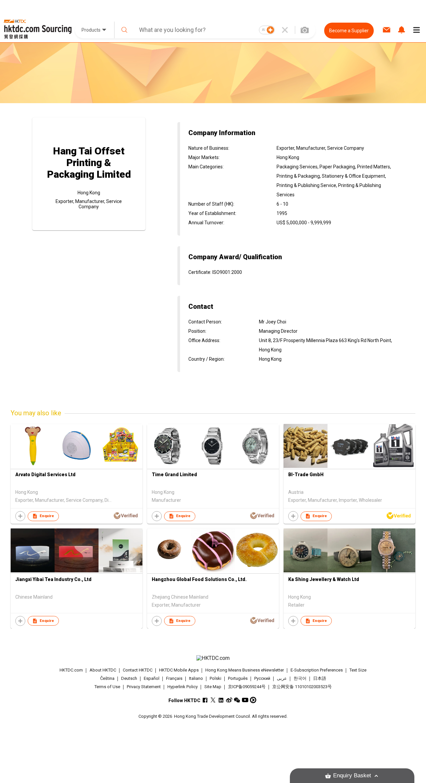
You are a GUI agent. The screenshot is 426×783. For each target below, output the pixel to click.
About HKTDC (103, 670)
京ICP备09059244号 (247, 686)
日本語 (319, 678)
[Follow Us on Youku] (253, 700)
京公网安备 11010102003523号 (302, 686)
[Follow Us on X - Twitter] (213, 700)
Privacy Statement (144, 686)
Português (238, 678)
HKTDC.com (71, 670)
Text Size (357, 670)
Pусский (262, 678)
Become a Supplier (349, 30)
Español (151, 678)
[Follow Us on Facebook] (205, 700)
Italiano (196, 678)
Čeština (107, 678)
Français (174, 678)
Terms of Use (107, 686)
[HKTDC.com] (213, 658)
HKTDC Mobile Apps (179, 670)
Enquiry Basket (352, 775)
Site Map (212, 686)
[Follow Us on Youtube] (245, 700)
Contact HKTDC (137, 670)
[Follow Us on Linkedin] (221, 700)
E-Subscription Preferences (317, 670)
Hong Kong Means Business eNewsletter (244, 670)
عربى (282, 678)
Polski (215, 678)
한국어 (300, 678)
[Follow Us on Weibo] (229, 700)
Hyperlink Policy (182, 686)
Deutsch (129, 678)
